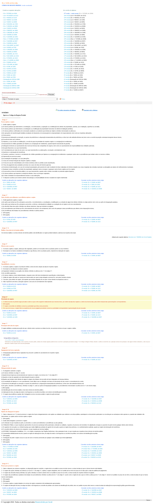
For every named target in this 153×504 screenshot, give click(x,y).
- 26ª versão (66, 36)
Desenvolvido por (43, 502)
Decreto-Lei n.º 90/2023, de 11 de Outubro (140, 237)
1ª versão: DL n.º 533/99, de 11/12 (91, 359)
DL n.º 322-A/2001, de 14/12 (11, 56)
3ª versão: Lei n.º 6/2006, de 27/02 (91, 290)
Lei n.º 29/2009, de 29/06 (10, 34)
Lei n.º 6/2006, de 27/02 (9, 47)
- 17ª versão (66, 56)
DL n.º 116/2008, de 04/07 (10, 41)
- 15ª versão (66, 60)
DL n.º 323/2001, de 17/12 (10, 53)
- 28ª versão (66, 32)
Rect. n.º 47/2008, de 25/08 (10, 39)
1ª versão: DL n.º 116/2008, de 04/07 (92, 399)
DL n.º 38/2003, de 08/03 (10, 51)
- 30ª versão (66, 28)
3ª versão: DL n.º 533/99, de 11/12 (91, 186)
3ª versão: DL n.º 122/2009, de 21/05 (92, 451)
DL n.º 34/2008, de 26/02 (10, 43)
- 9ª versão (66, 73)
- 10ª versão (66, 70)
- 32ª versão (66, 24)
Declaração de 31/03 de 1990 (11, 79)
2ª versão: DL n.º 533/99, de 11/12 (91, 221)
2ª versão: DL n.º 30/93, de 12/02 (91, 184)
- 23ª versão (66, 43)
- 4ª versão (66, 83)
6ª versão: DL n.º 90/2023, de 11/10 (91, 457)
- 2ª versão (66, 87)
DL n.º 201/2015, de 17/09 (10, 24)
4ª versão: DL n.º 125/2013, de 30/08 (92, 188)
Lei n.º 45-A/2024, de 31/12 (10, 15)
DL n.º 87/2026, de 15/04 (10, 13)
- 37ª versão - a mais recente (71, 13)
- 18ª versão (66, 53)
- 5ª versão (66, 81)
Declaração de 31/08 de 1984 (11, 87)
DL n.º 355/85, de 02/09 (9, 83)
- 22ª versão (66, 45)
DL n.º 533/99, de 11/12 (9, 62)
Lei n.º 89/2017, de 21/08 (10, 19)
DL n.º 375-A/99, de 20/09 (10, 64)
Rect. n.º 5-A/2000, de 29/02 (11, 60)
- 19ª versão (66, 51)
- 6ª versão (66, 79)
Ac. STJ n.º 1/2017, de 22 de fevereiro (15, 340)
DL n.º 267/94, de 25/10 (9, 68)
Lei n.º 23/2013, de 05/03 (10, 28)
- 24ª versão (66, 41)
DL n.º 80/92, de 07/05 (9, 77)
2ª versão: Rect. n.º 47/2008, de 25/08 (92, 448)
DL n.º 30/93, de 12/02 (9, 75)
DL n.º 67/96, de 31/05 (9, 66)
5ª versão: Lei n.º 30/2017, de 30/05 (91, 455)
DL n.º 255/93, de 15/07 (9, 73)
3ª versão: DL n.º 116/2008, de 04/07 (92, 317)
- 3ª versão (66, 85)
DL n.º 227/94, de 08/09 (9, 70)
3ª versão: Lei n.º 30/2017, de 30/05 (91, 494)
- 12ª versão (66, 66)
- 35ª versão (66, 17)
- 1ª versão (66, 90)
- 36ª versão (66, 15)
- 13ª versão (66, 64)
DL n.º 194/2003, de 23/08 (10, 49)
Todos (63, 99)
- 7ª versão (66, 77)
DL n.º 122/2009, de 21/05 (10, 36)
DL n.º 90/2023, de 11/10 (10, 17)
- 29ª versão (66, 30)
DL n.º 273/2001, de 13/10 (10, 58)
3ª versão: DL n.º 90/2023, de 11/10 (91, 403)
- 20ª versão (66, 49)
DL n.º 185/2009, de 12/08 (10, 32)
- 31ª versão (66, 26)
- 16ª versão (66, 58)
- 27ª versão (66, 34)
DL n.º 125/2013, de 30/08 (10, 26)
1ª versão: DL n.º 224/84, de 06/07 (91, 182)
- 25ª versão (66, 39)
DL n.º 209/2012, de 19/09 (10, 30)
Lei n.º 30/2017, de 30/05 (10, 22)
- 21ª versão (66, 47)
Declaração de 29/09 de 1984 (11, 85)
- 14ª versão (66, 62)
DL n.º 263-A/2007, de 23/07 (11, 45)
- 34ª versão (66, 19)
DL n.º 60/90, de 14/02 (9, 81)
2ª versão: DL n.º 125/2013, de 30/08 (92, 401)
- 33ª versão (66, 22)
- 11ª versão (66, 68)
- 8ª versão (66, 75)
